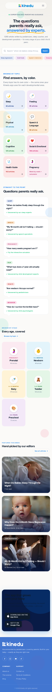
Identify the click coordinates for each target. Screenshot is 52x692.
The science (6, 675)
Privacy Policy (21, 679)
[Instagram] (10, 659)
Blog (4, 679)
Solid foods (20, 58)
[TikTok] (21, 659)
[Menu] (43, 6)
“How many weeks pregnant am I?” (22, 248)
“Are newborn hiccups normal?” (20, 288)
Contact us (20, 671)
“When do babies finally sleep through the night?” (25, 207)
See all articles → (41, 451)
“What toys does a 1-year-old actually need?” (22, 268)
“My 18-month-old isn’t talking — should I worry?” (24, 228)
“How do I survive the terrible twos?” (22, 306)
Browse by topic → (11, 336)
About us (5, 671)
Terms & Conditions (23, 675)
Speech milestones (35, 58)
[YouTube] (16, 659)
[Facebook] (4, 659)
